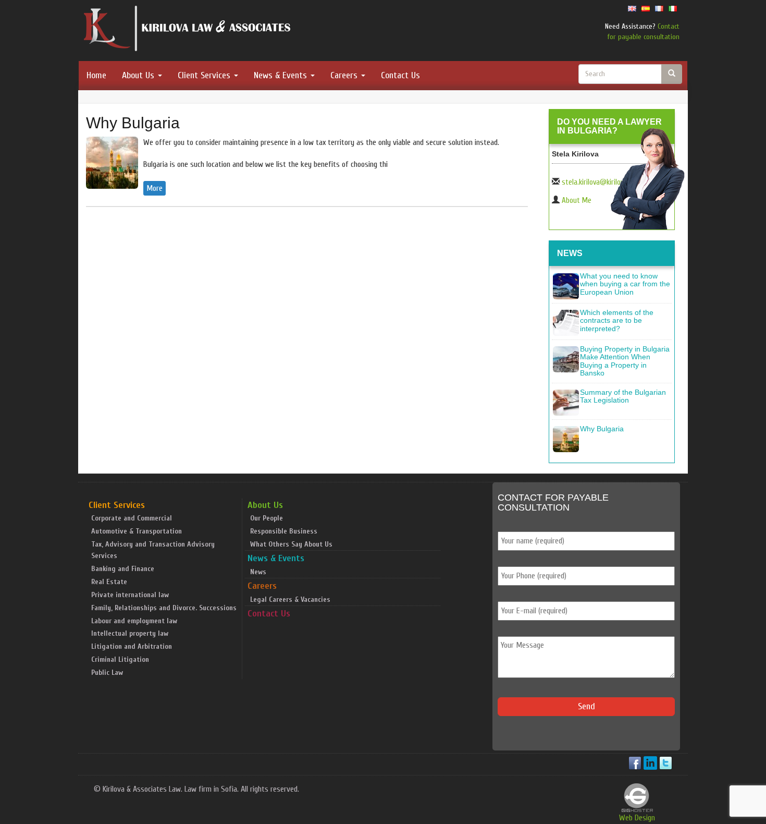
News (258, 571)
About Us (139, 75)
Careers (345, 75)
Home (96, 75)
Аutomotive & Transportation (136, 531)
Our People (266, 518)
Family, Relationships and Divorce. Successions (164, 607)
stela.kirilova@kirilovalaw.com (606, 182)
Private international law (130, 594)
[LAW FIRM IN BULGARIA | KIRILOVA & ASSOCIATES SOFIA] (187, 31)
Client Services (205, 75)
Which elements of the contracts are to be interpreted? (616, 320)
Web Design (637, 817)
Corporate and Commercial (131, 518)
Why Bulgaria (133, 122)
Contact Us (400, 75)
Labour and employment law (134, 620)
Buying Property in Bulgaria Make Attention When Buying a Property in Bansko (625, 361)
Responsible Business (283, 531)
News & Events (282, 75)
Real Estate (109, 581)
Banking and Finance (122, 568)
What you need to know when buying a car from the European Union (625, 284)
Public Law (107, 672)
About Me (576, 200)
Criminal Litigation (120, 659)
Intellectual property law (129, 633)
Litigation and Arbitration (131, 646)
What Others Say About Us (291, 544)
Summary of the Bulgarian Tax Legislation (623, 396)
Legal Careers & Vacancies (290, 599)
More (154, 188)
